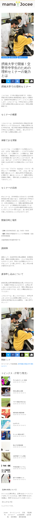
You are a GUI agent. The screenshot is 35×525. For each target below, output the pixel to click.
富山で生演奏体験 (18, 445)
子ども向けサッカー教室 (20, 380)
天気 (23, 512)
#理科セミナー (22, 57)
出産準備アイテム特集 (19, 456)
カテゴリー (11, 515)
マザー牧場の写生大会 (19, 402)
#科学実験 (5, 57)
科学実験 (21, 364)
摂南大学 (27, 364)
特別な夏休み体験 (18, 391)
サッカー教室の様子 (18, 434)
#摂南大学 (13, 57)
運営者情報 (22, 517)
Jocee (6, 512)
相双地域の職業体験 (18, 412)
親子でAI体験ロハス (18, 477)
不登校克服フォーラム (19, 467)
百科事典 (14, 517)
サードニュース (15, 512)
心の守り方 (16, 423)
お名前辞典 (20, 515)
